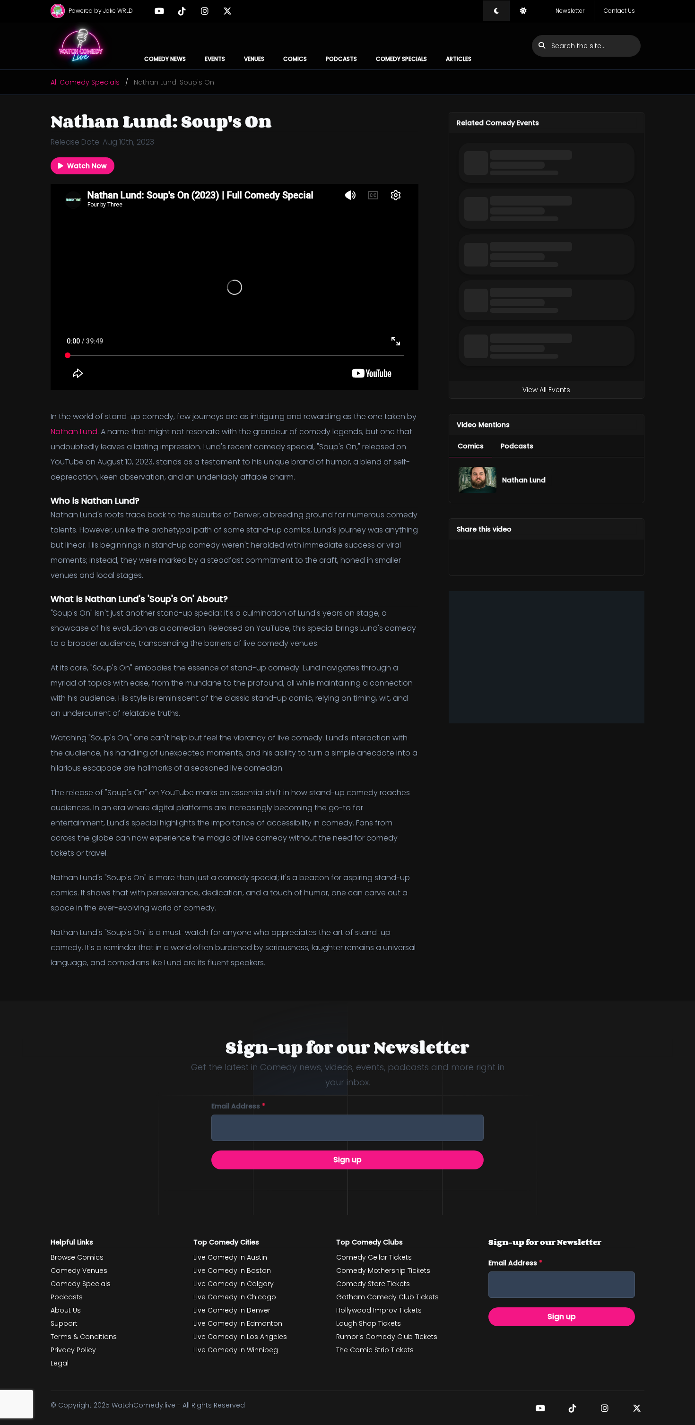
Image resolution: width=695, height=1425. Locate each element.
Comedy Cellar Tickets (374, 1257)
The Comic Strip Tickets (375, 1350)
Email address (238, 1106)
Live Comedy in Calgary (233, 1283)
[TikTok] (182, 10)
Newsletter (570, 11)
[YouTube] (159, 10)
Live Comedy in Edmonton (237, 1323)
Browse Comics (77, 1257)
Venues (254, 59)
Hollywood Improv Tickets (379, 1310)
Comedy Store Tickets (373, 1283)
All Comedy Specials (85, 82)
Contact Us (619, 11)
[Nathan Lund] (477, 480)
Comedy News (165, 59)
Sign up (347, 1159)
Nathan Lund (74, 431)
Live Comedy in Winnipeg (235, 1350)
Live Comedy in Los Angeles (240, 1336)
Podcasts (341, 59)
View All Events (546, 390)
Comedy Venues (79, 1270)
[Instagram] (204, 10)
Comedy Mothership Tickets (383, 1270)
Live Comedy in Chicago (234, 1297)
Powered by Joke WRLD (101, 11)
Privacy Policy (73, 1350)
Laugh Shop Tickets (368, 1323)
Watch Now (87, 166)
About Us (66, 1310)
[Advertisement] (546, 657)
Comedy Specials (401, 59)
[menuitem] (470, 446)
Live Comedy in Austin (230, 1257)
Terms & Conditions (84, 1336)
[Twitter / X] (227, 10)
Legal (60, 1363)
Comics (295, 59)
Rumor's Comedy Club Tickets (386, 1336)
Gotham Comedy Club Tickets (387, 1297)
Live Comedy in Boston (232, 1270)
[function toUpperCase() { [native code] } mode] (496, 10)
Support (64, 1323)
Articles (458, 59)
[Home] (81, 45)
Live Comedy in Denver (231, 1310)
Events (215, 59)
